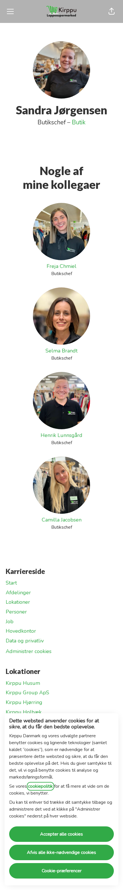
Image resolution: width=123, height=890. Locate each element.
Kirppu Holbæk (23, 712)
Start (11, 582)
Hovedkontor (21, 631)
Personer (16, 611)
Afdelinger (18, 592)
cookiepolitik (40, 786)
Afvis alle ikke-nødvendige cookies (61, 852)
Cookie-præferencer (62, 871)
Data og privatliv (25, 640)
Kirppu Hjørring (24, 702)
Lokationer (18, 602)
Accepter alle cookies (61, 834)
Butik (79, 122)
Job (9, 621)
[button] (112, 11)
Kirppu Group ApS (27, 692)
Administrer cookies (28, 651)
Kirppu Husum (23, 683)
